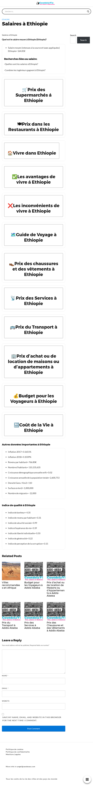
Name (5, 676)
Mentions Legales (13, 754)
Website (5, 701)
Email (5, 688)
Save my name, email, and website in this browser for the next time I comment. (31, 718)
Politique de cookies (14, 749)
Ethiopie (6, 19)
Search (73, 35)
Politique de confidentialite (18, 752)
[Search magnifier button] (88, 11)
